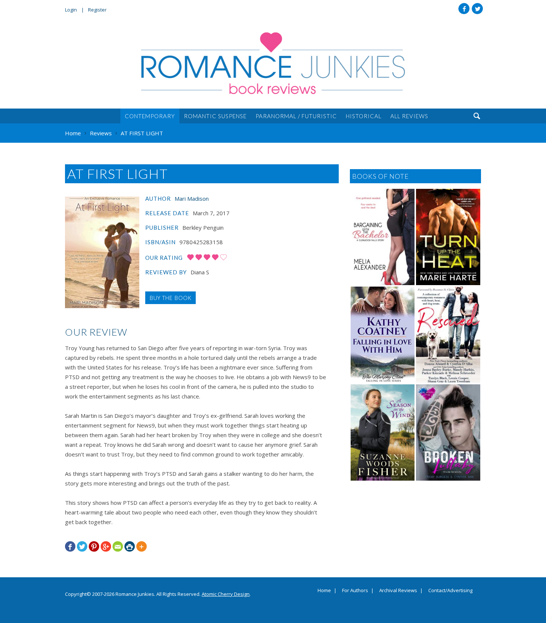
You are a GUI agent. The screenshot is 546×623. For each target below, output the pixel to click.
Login (71, 9)
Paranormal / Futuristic (296, 116)
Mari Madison (192, 198)
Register (97, 9)
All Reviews (409, 116)
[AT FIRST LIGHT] (102, 252)
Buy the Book (170, 297)
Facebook (463, 8)
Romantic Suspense (215, 116)
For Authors (355, 591)
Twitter (477, 8)
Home (324, 591)
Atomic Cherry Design (226, 594)
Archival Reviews (398, 591)
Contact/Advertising (450, 591)
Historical (363, 116)
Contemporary (150, 116)
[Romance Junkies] (273, 63)
